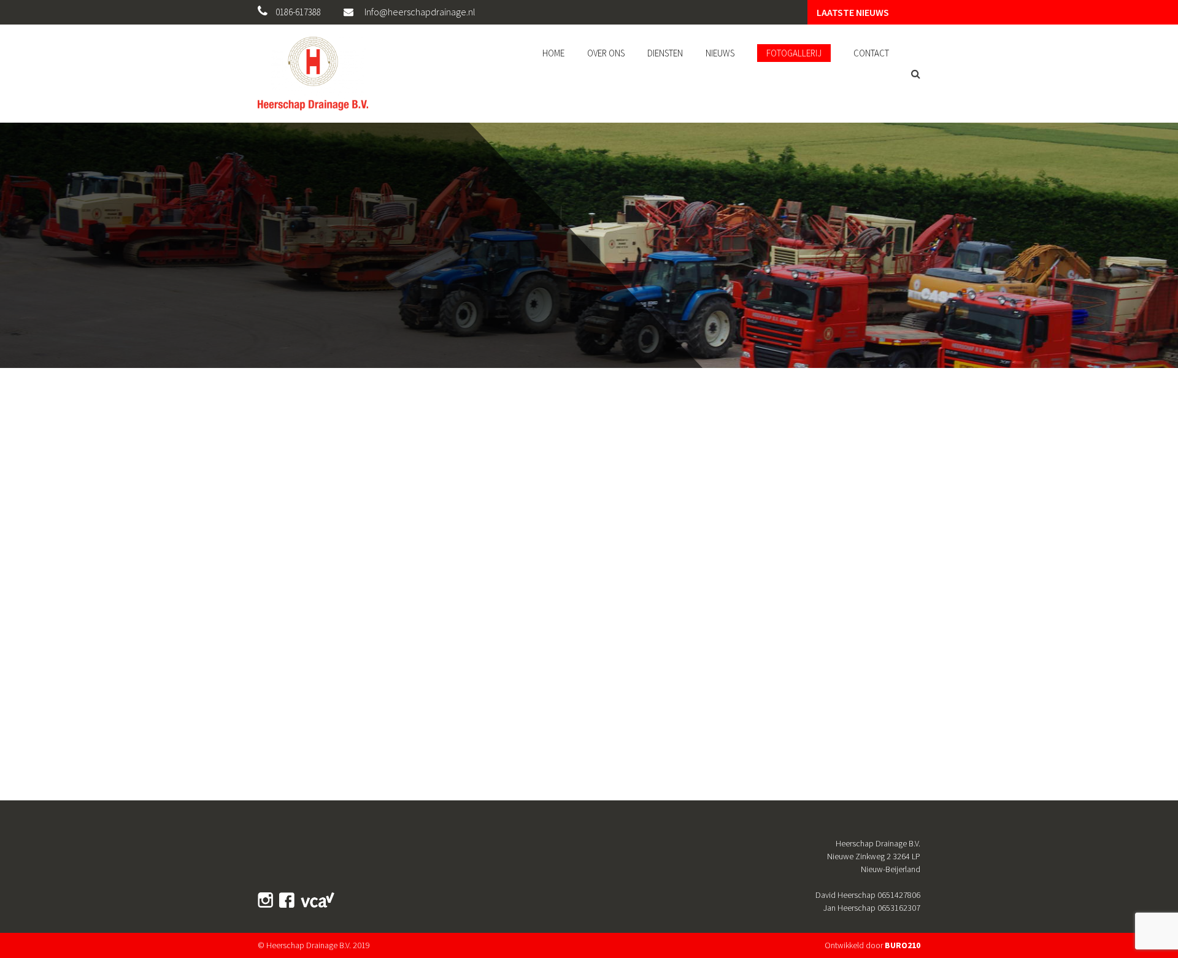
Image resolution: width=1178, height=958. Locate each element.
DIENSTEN (665, 53)
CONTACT (871, 53)
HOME (553, 53)
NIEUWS (720, 53)
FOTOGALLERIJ (794, 53)
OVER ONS (606, 53)
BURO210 (902, 945)
